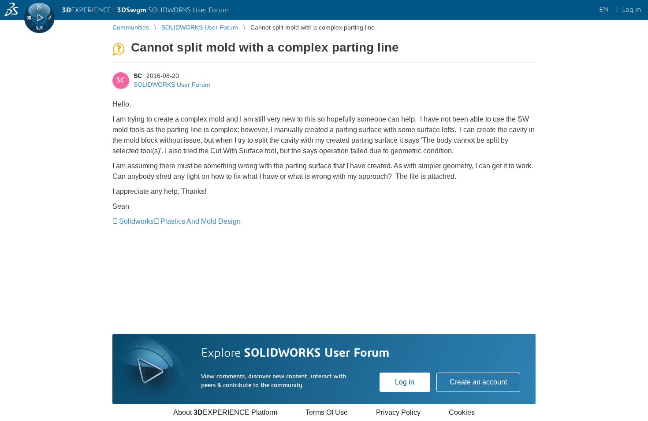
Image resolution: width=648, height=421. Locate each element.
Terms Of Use (326, 412)
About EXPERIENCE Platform (225, 412)
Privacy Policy (398, 412)
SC (138, 75)
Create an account (478, 382)
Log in (404, 382)
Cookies (462, 412)
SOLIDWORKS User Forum (172, 84)
